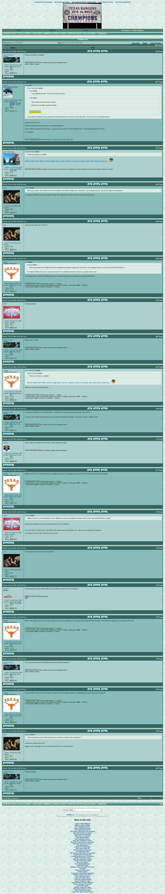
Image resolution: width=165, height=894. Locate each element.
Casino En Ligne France (82, 878)
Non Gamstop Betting (123, 2)
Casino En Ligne (82, 865)
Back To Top (8, 77)
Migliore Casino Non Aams (82, 875)
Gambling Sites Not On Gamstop (82, 856)
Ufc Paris (83, 868)
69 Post (159, 367)
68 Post (159, 337)
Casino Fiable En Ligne (82, 881)
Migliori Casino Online (82, 825)
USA (11, 68)
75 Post (159, 585)
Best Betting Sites (82, 837)
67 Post (159, 300)
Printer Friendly (155, 43)
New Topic (135, 43)
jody (26, 85)
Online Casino (82, 871)
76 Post (159, 617)
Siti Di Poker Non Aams (82, 890)
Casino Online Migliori (82, 823)
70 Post (159, 409)
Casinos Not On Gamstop (43, 2)
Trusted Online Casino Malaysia (82, 882)
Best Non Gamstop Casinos (82, 833)
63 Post (159, 148)
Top (161, 804)
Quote (96, 51)
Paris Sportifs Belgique (82, 864)
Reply (145, 43)
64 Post (159, 184)
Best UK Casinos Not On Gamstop (82, 842)
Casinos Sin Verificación (82, 847)
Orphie (5, 85)
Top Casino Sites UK (82, 848)
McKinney (13, 66)
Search (51, 30)
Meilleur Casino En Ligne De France (83, 867)
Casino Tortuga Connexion (82, 884)
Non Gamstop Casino (62, 2)
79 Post (159, 731)
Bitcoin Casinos (82, 862)
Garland (12, 322)
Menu (85, 30)
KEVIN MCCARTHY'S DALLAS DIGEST (17, 33)
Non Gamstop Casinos (82, 826)
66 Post (159, 259)
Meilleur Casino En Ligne (82, 887)
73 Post (159, 512)
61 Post (159, 51)
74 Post (159, 548)
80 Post (159, 768)
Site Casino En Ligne (82, 876)
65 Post (159, 222)
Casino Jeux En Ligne (82, 870)
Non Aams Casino (82, 845)
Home (19, 30)
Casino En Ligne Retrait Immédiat (82, 873)
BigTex (5, 443)
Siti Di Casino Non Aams (82, 857)
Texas (18, 66)
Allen (5, 304)
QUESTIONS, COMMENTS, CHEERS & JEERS (49, 33)
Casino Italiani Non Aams (82, 828)
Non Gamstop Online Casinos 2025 (84, 2)
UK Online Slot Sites (82, 851)
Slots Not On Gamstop (82, 836)
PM (90, 51)
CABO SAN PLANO (15, 169)
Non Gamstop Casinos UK (83, 850)
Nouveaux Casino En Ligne (82, 888)
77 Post (159, 659)
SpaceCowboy (8, 55)
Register (140, 30)
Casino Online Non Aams (82, 861)
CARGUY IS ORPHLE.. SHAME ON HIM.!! (15, 103)
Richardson (13, 285)
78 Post (159, 689)
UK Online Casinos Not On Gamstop (82, 831)
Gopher (6, 589)
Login (134, 30)
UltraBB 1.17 (70, 814)
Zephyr (27, 188)
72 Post (159, 470)
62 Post (159, 82)
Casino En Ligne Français (82, 879)
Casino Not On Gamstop (82, 834)
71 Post (159, 439)
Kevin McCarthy (17, 43)
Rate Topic (159, 45)
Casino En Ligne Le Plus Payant (82, 892)
